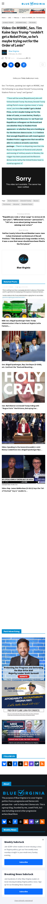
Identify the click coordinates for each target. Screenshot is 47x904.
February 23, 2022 (15, 54)
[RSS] (42, 763)
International (21, 22)
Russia (36, 201)
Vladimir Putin (27, 204)
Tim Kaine (32, 22)
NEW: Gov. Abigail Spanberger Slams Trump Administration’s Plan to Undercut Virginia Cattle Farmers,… (21, 323)
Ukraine (16, 204)
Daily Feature (13, 201)
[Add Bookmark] (42, 64)
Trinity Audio (25, 78)
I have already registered (23, 900)
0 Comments (21, 58)
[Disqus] (23, 530)
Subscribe (23, 862)
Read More (13, 814)
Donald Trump (8, 22)
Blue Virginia (14, 51)
